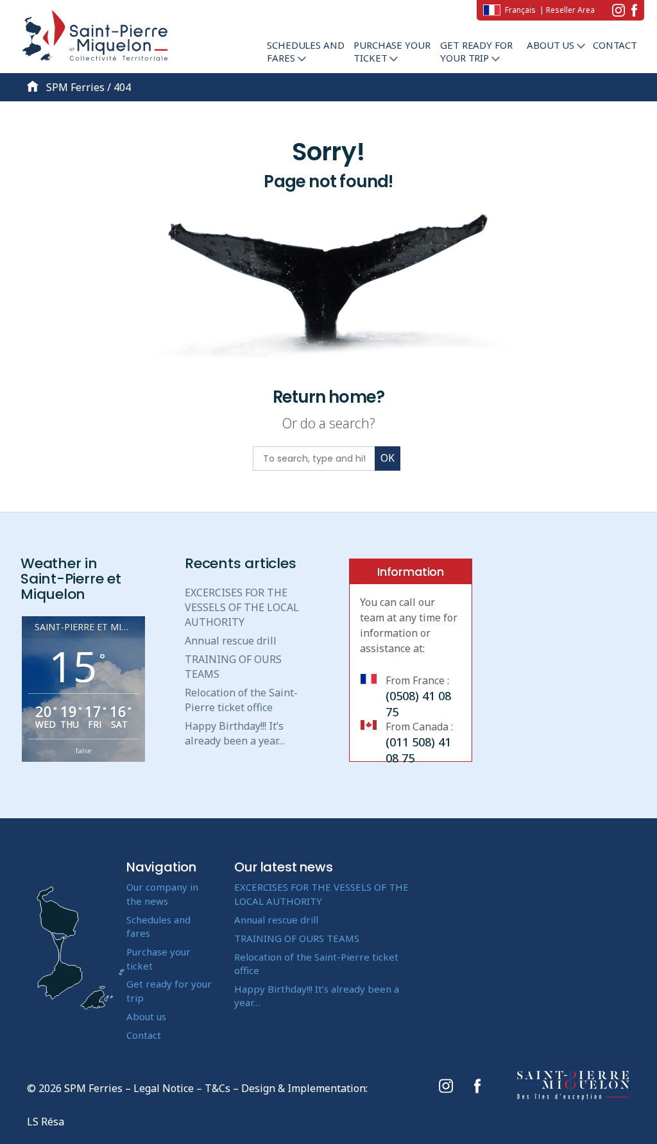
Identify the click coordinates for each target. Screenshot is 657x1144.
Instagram (618, 10)
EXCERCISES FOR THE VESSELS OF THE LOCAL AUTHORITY (242, 607)
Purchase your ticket (392, 51)
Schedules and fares (305, 51)
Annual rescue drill (231, 641)
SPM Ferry (94, 38)
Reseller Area (570, 9)
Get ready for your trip (476, 51)
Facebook (634, 10)
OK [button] (387, 458)
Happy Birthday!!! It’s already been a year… (235, 733)
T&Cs (217, 1088)
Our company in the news (162, 893)
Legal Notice (163, 1088)
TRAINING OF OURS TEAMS (296, 938)
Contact (615, 44)
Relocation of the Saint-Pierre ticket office (241, 700)
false (84, 750)
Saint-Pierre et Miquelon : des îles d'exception (573, 1085)
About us (552, 44)
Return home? (329, 396)
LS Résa (45, 1122)
